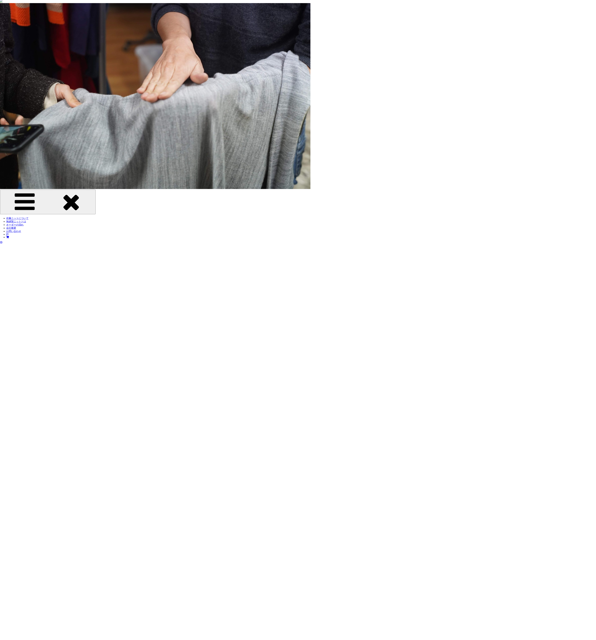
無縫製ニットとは (16, 221)
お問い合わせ (13, 231)
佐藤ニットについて (17, 218)
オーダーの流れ (15, 224)
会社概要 (11, 228)
